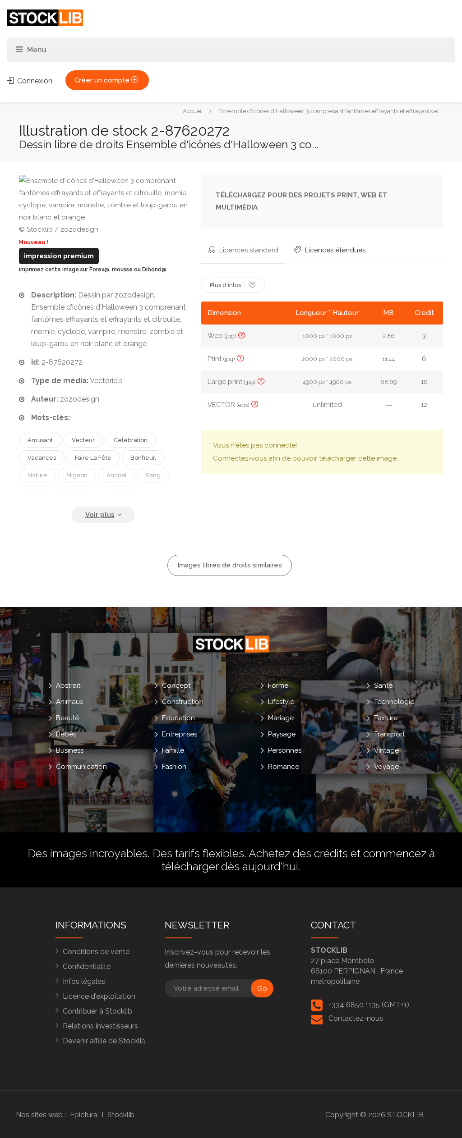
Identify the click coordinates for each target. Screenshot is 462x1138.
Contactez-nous (355, 1018)
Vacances (42, 457)
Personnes (284, 750)
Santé (383, 685)
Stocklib (120, 1115)
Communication (81, 767)
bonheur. (143, 457)
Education (178, 718)
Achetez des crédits (298, 853)
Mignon (77, 475)
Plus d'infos (226, 285)
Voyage (386, 767)
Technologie (394, 702)
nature (37, 475)
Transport (389, 734)
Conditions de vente (96, 951)
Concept (176, 685)
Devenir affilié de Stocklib (104, 1041)
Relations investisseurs (100, 1026)
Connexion (33, 81)
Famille (173, 750)
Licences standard (247, 250)
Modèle (81, 492)
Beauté (67, 718)
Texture (385, 718)
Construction (182, 702)
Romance (283, 767)
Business (69, 750)
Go (262, 988)
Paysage (282, 734)
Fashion (174, 767)
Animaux (69, 702)
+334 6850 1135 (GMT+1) (368, 1005)
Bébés (66, 734)
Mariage (281, 718)
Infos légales (84, 981)
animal (116, 475)
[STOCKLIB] (45, 17)
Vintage (386, 750)
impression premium (59, 256)
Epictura (83, 1115)
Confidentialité (87, 966)
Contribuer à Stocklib (97, 1011)
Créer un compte (102, 80)
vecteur (83, 440)
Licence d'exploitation (99, 996)
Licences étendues (334, 250)
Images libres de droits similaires (229, 565)
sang (153, 475)
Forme (278, 685)
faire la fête (93, 457)
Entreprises (179, 734)
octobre (39, 492)
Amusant (40, 440)
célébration (131, 440)
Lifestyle (281, 702)
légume (124, 492)
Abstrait (68, 685)
